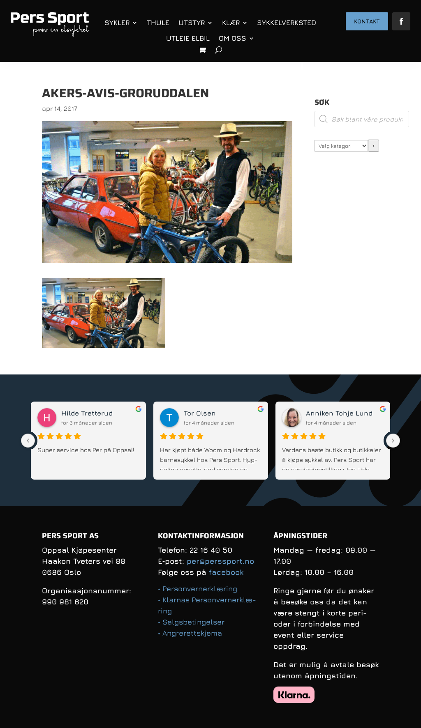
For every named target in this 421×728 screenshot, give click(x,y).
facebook (226, 572)
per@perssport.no (220, 561)
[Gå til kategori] (373, 146)
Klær (231, 22)
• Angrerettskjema (190, 633)
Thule (158, 22)
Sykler (117, 22)
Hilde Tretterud (87, 413)
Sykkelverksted (286, 22)
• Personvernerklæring (197, 588)
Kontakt (367, 21)
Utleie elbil (188, 38)
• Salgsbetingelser (191, 622)
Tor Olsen (200, 413)
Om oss (232, 38)
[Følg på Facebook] (401, 21)
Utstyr (191, 22)
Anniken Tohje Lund (339, 413)
